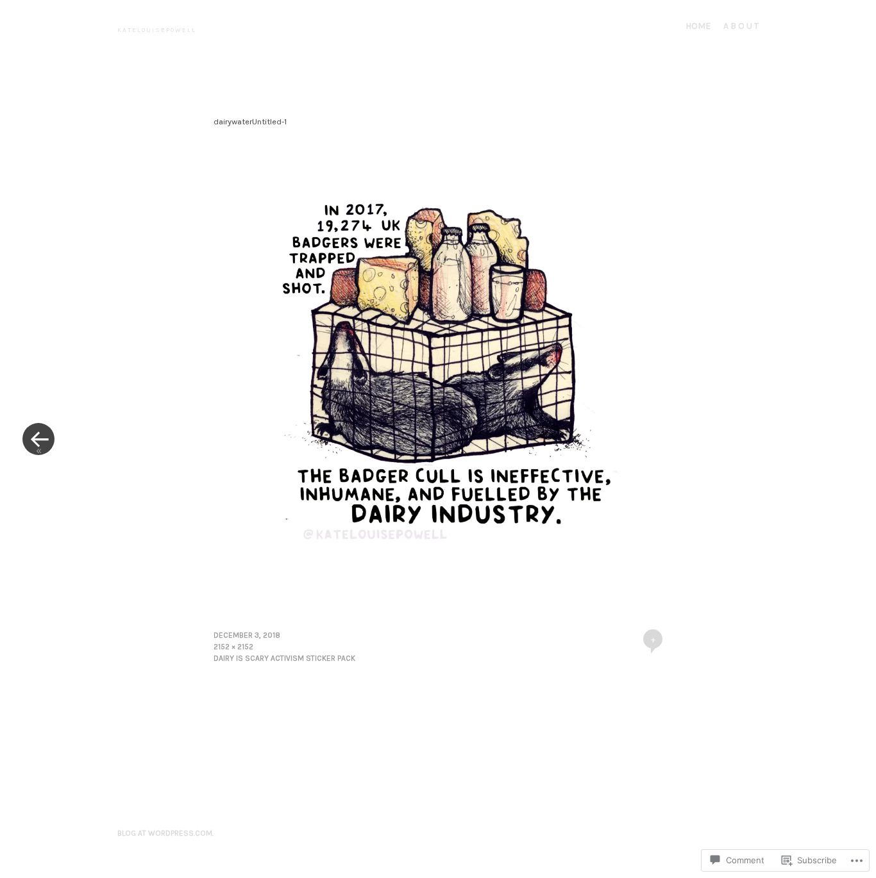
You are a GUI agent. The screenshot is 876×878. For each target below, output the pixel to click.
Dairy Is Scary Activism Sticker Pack (284, 658)
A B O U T (741, 26)
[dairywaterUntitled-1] (438, 588)
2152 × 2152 (233, 646)
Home (698, 26)
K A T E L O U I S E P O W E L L (156, 29)
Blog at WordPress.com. (165, 833)
